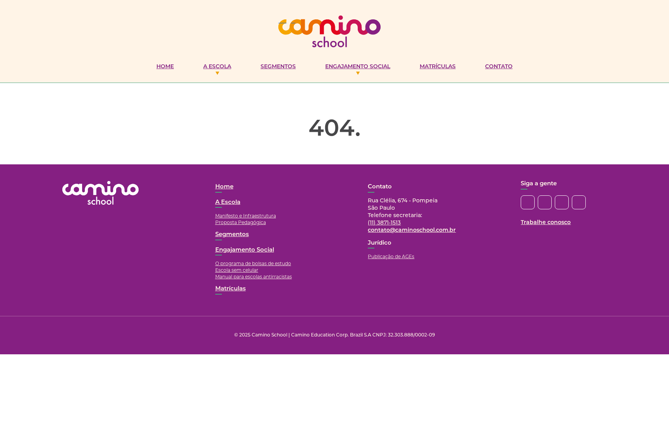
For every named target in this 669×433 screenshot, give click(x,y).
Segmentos (278, 67)
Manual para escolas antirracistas (253, 276)
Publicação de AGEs (391, 256)
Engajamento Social (357, 67)
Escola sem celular (236, 270)
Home (165, 67)
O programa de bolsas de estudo (253, 263)
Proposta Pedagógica (240, 222)
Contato (499, 67)
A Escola (217, 67)
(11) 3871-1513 (384, 223)
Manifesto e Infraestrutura (245, 216)
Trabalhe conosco (546, 223)
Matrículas (438, 67)
